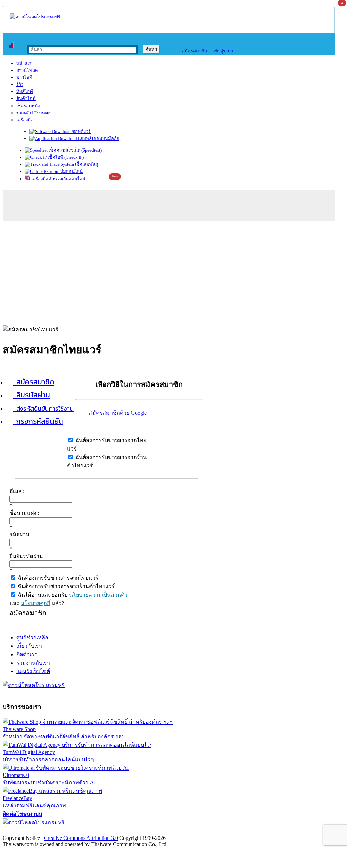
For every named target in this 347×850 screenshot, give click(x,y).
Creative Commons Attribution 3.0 (81, 838)
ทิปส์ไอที (24, 91)
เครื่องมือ (25, 119)
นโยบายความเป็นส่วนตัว (98, 595)
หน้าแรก (24, 63)
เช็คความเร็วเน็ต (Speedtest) (75, 150)
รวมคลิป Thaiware (33, 112)
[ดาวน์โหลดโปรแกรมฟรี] (35, 16)
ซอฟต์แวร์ (81, 131)
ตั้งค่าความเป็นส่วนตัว (29, 831)
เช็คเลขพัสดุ (86, 164)
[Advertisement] (173, 271)
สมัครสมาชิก (193, 50)
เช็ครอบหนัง (28, 105)
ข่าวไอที (24, 77)
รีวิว (19, 84)
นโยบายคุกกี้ (35, 603)
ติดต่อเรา (27, 654)
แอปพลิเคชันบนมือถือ (98, 138)
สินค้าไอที (26, 98)
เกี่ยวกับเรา (29, 646)
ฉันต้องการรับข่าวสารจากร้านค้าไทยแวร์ (65, 586)
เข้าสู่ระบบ (221, 50)
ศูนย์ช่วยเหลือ (32, 637)
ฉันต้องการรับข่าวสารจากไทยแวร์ (57, 578)
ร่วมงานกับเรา (33, 663)
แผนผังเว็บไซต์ (33, 671)
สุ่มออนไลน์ (71, 171)
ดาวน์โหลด (27, 70)
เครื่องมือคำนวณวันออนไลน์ (57, 178)
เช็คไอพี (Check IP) (65, 157)
